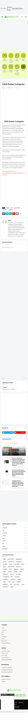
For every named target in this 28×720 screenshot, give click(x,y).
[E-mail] (17, 213)
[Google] (24, 695)
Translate (13, 389)
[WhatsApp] (10, 213)
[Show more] (20, 213)
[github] (20, 695)
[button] (2, 17)
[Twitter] (7, 213)
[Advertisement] (14, 716)
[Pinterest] (13, 213)
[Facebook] (3, 213)
